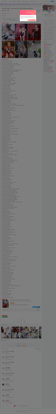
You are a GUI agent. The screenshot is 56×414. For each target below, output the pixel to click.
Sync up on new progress (31, 20)
